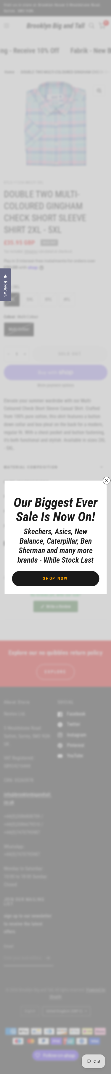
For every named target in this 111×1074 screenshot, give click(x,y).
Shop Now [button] (55, 578)
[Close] (106, 480)
